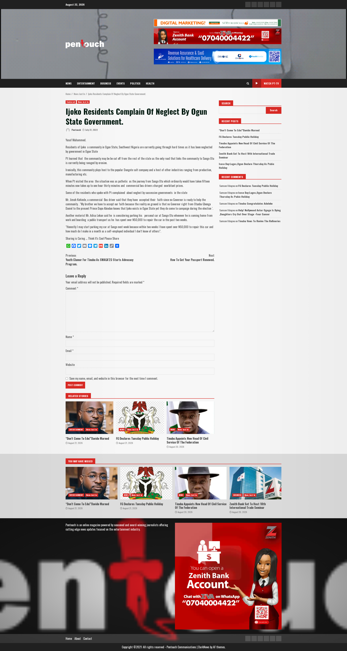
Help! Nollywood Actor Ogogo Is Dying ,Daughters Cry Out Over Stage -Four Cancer (250, 212)
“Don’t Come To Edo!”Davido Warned (89, 417)
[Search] (248, 83)
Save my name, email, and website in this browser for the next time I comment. (113, 378)
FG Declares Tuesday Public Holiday (140, 417)
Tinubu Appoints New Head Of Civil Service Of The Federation (190, 417)
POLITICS (135, 83)
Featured (71, 102)
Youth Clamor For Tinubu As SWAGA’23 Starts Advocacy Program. (99, 259)
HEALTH (150, 83)
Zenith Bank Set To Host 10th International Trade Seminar (255, 483)
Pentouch (76, 129)
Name (70, 337)
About (77, 638)
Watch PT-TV (271, 83)
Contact (87, 638)
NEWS (69, 83)
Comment (72, 288)
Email (69, 351)
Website (70, 364)
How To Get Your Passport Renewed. (192, 257)
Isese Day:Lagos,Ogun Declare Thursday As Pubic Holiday (245, 194)
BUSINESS (105, 83)
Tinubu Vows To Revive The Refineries (259, 221)
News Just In (83, 102)
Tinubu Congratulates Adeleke (255, 203)
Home (69, 638)
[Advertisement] (217, 22)
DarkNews (203, 647)
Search (226, 103)
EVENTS (121, 83)
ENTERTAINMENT (86, 83)
